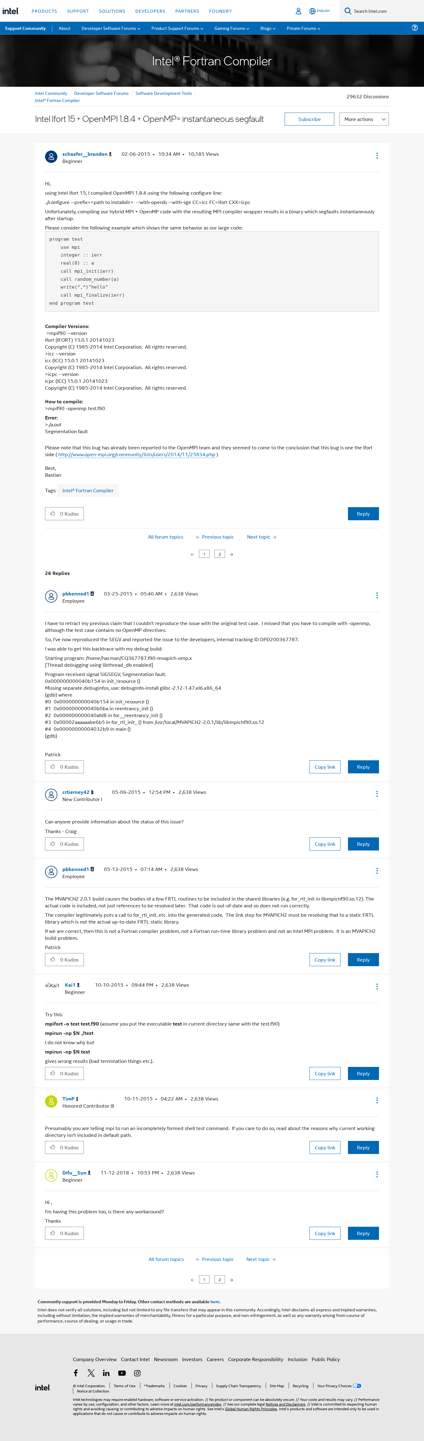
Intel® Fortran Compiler (57, 100)
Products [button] (44, 10)
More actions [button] (359, 119)
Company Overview (95, 1359)
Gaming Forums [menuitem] (229, 28)
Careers (215, 1359)
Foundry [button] (220, 10)
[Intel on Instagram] (137, 1373)
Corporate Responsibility (255, 1359)
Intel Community (51, 93)
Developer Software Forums (101, 93)
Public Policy (326, 1359)
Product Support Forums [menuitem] (175, 28)
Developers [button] (150, 10)
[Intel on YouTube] (122, 1373)
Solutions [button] (112, 10)
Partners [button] (187, 10)
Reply (363, 513)
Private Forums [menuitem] (301, 28)
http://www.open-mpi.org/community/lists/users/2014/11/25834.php (136, 454)
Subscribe (309, 119)
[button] (376, 155)
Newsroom (166, 1359)
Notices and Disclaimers (285, 1404)
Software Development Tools (164, 93)
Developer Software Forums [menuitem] (109, 28)
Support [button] (78, 10)
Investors (192, 1359)
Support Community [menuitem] (25, 28)
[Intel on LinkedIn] (106, 1373)
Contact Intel (135, 1359)
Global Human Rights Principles (251, 1408)
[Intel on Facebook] (75, 1373)
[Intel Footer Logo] (43, 1386)
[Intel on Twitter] (91, 1373)
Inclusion (297, 1359)
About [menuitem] (64, 28)
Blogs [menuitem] (266, 28)
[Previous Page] (193, 554)
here (214, 1301)
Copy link (325, 766)
